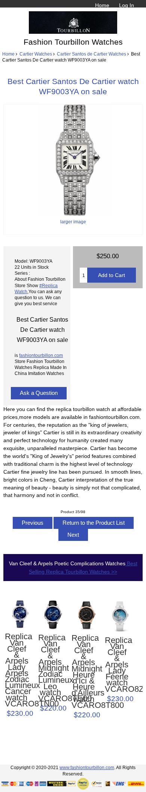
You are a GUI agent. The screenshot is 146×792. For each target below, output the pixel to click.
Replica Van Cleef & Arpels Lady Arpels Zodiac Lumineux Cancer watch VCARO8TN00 (17, 670)
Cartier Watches (35, 53)
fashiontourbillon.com (41, 355)
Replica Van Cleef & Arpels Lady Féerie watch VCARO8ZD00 (117, 664)
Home (102, 5)
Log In (126, 5)
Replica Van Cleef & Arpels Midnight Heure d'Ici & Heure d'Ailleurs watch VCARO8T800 (83, 671)
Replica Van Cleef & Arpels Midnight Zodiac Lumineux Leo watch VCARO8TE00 (50, 668)
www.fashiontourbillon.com (87, 767)
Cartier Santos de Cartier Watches (91, 53)
